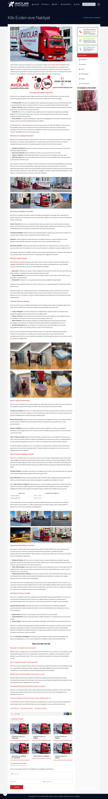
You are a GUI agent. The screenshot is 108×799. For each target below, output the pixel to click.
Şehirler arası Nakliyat (94, 17)
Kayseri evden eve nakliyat (56, 796)
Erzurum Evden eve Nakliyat (61, 737)
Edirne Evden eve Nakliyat (41, 756)
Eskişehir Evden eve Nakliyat (39, 737)
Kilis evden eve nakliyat (41, 708)
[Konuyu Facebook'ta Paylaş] (65, 714)
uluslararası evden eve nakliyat (72, 796)
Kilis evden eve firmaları (26, 708)
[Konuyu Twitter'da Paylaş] (67, 714)
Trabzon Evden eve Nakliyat (61, 757)
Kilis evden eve (15, 708)
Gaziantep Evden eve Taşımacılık (18, 737)
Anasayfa (85, 17)
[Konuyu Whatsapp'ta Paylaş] (70, 714)
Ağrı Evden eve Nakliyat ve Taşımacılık (19, 757)
